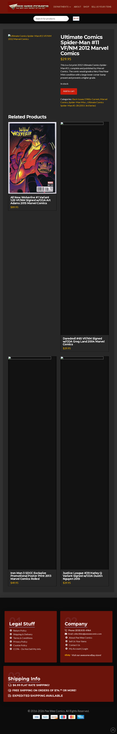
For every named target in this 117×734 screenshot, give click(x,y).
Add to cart (68, 91)
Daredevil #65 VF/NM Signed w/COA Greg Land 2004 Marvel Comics (83, 341)
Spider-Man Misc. (77, 102)
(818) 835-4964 (83, 630)
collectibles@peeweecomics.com (87, 634)
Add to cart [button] (33, 189)
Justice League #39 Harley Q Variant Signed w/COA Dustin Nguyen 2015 (82, 575)
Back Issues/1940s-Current (85, 99)
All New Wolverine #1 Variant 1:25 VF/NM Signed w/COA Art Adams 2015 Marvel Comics (30, 200)
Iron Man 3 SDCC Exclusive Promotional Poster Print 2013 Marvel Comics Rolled (30, 575)
